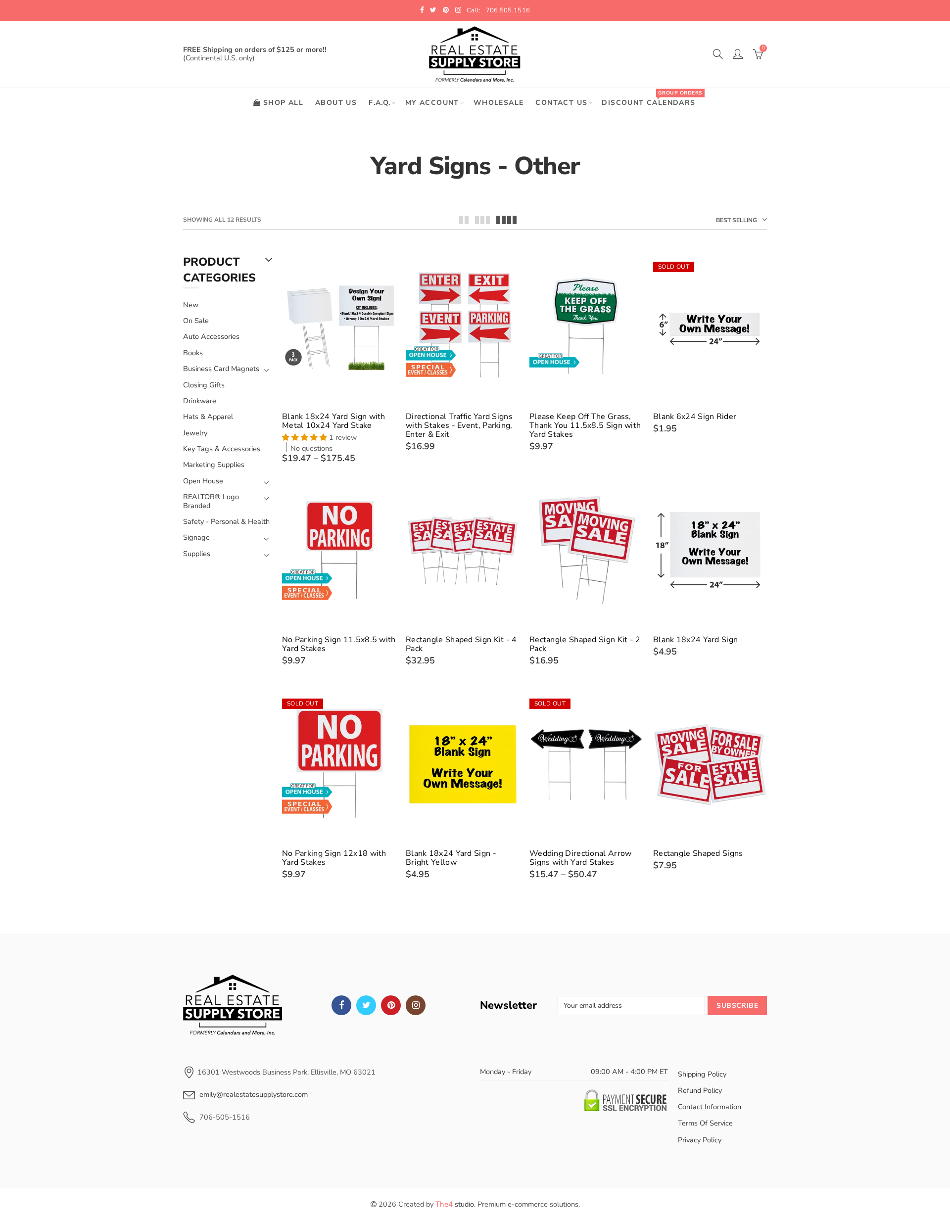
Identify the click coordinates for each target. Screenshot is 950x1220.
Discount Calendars (652, 98)
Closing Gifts (204, 385)
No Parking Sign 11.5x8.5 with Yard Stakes (339, 644)
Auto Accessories (211, 336)
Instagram (416, 1005)
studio (454, 1204)
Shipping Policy (702, 1074)
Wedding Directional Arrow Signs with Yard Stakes (580, 858)
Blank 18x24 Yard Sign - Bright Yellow (451, 858)
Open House (203, 481)
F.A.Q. (379, 102)
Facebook (341, 1005)
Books (193, 353)
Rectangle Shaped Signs (698, 853)
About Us (336, 102)
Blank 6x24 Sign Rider (694, 416)
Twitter (366, 1005)
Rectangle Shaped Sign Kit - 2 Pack (585, 644)
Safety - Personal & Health (226, 521)
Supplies (196, 554)
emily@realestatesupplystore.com (253, 1094)
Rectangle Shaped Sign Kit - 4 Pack (461, 644)
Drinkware (199, 401)
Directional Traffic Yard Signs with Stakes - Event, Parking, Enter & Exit (459, 425)
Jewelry (195, 433)
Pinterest (391, 1005)
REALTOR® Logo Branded (211, 501)
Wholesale (499, 102)
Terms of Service (705, 1123)
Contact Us (561, 102)
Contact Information (709, 1107)
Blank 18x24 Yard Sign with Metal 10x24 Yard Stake (333, 421)
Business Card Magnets (221, 369)
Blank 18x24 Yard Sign (695, 639)
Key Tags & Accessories (221, 449)
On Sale (196, 321)
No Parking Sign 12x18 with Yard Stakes (334, 858)
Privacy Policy (699, 1140)
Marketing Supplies (213, 464)
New (190, 305)
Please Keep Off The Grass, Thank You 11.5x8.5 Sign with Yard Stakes (585, 425)
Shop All (283, 102)
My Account (432, 102)
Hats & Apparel (208, 417)
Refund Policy (700, 1090)
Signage (196, 537)
